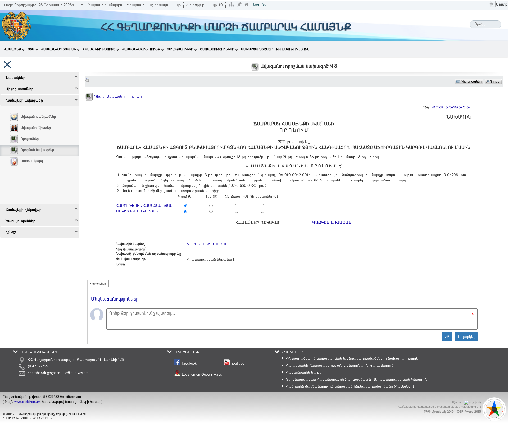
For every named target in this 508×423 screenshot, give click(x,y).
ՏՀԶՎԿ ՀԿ (475, 402)
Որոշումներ (30, 138)
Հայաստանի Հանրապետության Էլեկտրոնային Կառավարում (339, 365)
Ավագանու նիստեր (36, 127)
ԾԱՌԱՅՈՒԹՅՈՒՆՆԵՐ (217, 49)
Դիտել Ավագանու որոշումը (117, 96)
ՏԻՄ (31, 49)
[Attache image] (447, 336)
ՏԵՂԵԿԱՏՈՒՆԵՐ (180, 49)
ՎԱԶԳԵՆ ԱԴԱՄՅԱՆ (331, 222)
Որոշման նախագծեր (37, 149)
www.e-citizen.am (27, 401)
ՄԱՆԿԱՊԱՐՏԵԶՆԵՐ (257, 49)
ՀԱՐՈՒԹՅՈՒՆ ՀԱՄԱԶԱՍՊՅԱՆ (144, 205)
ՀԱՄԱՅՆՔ (12, 49)
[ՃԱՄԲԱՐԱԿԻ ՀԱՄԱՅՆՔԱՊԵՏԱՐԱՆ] (16, 24)
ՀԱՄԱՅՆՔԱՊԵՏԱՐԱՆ (58, 49)
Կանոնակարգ (32, 160)
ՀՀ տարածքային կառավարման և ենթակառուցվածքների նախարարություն (352, 358)
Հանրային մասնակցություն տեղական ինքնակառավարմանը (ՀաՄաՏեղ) (350, 386)
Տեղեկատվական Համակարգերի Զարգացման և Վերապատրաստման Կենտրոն (357, 379)
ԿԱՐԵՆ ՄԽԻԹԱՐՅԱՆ (451, 107)
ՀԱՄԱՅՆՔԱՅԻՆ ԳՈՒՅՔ (141, 49)
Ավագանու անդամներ (38, 116)
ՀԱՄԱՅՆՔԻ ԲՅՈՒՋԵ (99, 49)
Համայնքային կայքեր (305, 372)
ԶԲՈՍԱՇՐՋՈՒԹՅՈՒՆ (292, 49)
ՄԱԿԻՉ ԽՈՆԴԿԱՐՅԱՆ (137, 210)
